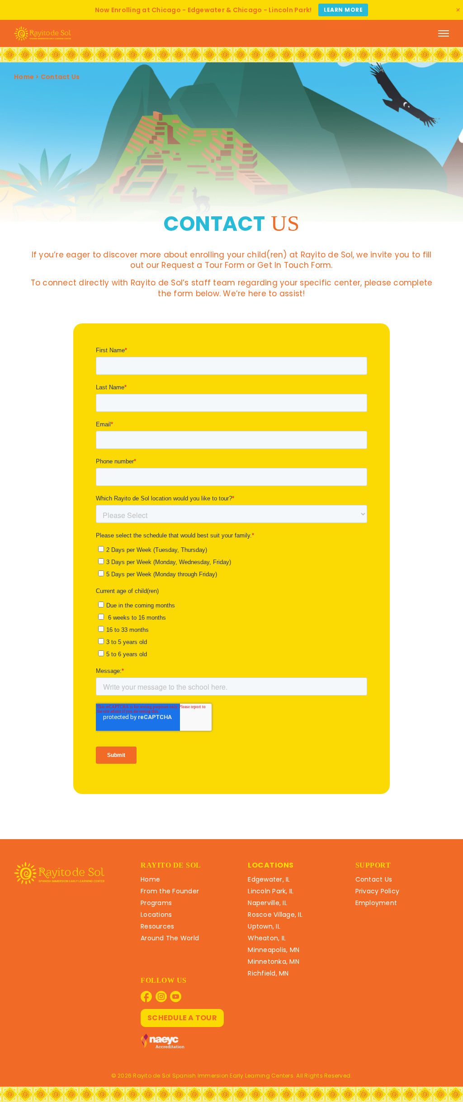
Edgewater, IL (269, 879)
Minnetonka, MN (273, 961)
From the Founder (170, 891)
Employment (376, 902)
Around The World (170, 938)
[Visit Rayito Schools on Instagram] (161, 996)
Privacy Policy (377, 891)
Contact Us (373, 879)
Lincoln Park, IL (270, 891)
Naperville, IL (267, 902)
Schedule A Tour (182, 1018)
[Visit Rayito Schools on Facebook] (146, 996)
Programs (156, 902)
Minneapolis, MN (273, 949)
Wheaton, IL (267, 938)
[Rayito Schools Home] (42, 33)
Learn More (343, 10)
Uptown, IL (264, 926)
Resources (157, 926)
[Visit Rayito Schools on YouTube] (175, 996)
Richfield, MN (268, 973)
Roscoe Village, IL (275, 914)
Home (24, 76)
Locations (156, 914)
